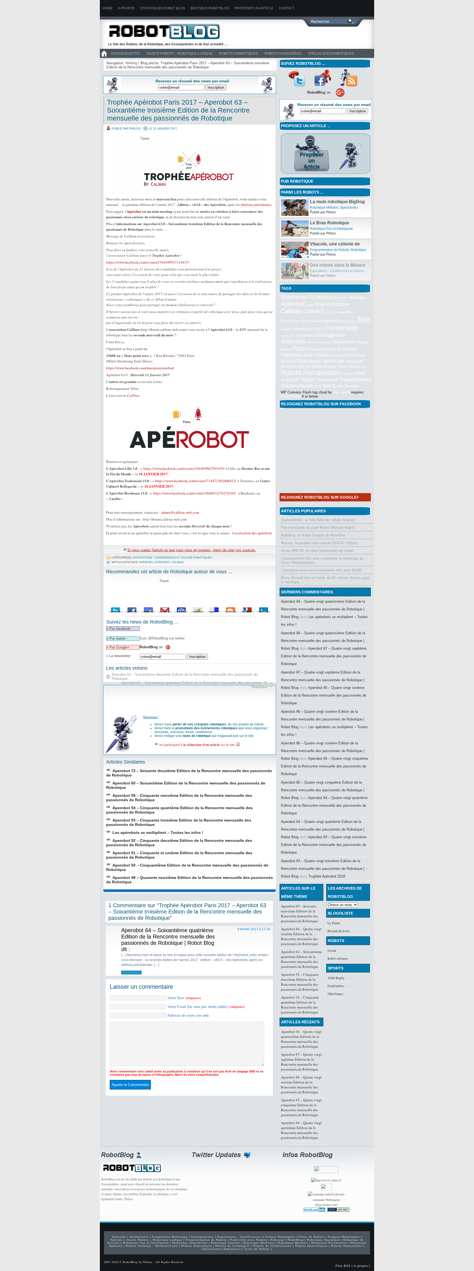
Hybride (116, 1239)
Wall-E (329, 386)
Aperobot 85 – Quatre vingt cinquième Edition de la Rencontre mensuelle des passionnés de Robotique (324, 766)
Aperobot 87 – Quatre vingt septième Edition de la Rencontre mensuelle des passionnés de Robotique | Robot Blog (322, 680)
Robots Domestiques (238, 53)
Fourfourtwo (336, 986)
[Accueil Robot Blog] (104, 57)
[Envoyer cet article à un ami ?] (181, 608)
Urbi (317, 386)
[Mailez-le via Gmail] (165, 608)
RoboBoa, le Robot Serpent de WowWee (313, 535)
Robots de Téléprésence (272, 1245)
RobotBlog (295, 1239)
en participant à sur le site (197, 745)
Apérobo (146, 562)
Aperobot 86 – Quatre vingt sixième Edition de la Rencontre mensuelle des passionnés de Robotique (323, 695)
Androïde (340, 298)
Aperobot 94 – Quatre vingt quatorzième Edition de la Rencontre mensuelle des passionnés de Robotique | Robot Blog (323, 609)
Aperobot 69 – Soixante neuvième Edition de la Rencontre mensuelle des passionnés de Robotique (299, 913)
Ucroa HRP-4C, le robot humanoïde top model (317, 551)
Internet (313, 342)
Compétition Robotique (170, 1236)
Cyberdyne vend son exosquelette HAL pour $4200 (321, 570)
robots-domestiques (317, 366)
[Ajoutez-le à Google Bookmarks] (247, 608)
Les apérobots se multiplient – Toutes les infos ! (157, 832)
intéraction (343, 342)
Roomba (346, 373)
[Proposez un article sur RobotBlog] (325, 174)
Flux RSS (343, 1265)
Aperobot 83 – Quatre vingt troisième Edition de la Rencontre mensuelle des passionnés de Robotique (323, 844)
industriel (288, 336)
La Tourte (334, 923)
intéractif (326, 342)
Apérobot (134, 211)
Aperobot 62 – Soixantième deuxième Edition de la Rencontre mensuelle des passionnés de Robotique (185, 676)
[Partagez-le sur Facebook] (132, 608)
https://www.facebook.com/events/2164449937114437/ (147, 262)
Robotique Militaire (324, 229)
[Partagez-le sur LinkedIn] (263, 608)
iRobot (286, 349)
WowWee (352, 386)
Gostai (332, 950)
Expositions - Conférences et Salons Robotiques (172, 557)
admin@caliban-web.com (180, 512)
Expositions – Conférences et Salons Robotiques (256, 1236)
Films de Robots (293, 207)
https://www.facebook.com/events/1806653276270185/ (194, 493)
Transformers (355, 379)
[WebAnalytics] (326, 1189)
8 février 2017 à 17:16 (254, 929)
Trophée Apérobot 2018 (326, 876)
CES (329, 312)
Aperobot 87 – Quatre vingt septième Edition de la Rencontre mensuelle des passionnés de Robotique (323, 656)
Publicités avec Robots (306, 355)
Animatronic (139, 1236)
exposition (349, 321)
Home (107, 8)
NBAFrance (335, 993)
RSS (348, 77)
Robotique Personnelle (329, 1242)
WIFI (340, 386)
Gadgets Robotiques (296, 329)
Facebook (322, 77)
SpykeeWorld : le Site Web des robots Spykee (318, 520)
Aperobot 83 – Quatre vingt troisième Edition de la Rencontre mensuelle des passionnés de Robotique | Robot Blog (322, 868)
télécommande (297, 386)
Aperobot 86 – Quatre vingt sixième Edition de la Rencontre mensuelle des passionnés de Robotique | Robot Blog (322, 719)
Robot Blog (168, 31)
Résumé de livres (339, 931)
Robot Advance (338, 958)
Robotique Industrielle (190, 1242)
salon (359, 373)
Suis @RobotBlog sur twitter (162, 638)
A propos (126, 8)
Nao (299, 348)
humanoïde (343, 327)
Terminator (327, 379)
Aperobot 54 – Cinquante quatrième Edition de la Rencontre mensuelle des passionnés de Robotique (300, 1005)
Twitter (296, 77)
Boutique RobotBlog (210, 8)
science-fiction (298, 379)
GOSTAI (319, 329)
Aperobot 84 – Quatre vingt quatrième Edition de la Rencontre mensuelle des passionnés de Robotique (324, 805)
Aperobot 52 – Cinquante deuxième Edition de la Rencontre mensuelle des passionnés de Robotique (300, 982)
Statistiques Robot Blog (162, 8)
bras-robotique (332, 304)
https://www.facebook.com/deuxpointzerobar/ (140, 367)
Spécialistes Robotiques (331, 53)
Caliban (133, 395)
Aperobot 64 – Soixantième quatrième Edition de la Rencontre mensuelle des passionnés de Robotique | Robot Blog (168, 936)
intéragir (361, 342)
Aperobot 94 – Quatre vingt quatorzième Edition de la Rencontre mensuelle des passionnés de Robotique (301, 1039)
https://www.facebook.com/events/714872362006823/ (195, 480)
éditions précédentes (256, 204)
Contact (287, 8)
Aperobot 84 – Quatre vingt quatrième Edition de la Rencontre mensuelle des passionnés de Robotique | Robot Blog (322, 829)
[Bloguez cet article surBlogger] (230, 608)
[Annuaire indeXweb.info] (326, 1194)
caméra (314, 311)
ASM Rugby (336, 978)
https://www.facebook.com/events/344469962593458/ (184, 468)
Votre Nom (184, 998)
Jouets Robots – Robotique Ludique (179, 53)
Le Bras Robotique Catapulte (329, 246)
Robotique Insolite (225, 1242)
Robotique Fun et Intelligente (331, 250)
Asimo (310, 304)
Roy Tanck (341, 392)
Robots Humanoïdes (282, 53)
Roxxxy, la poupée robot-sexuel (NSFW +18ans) (319, 543)
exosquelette (327, 320)
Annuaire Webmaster (326, 1199)
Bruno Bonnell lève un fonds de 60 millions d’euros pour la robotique (325, 580)
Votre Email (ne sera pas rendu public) (206, 1007)
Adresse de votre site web (188, 1015)
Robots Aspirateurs (351, 367)
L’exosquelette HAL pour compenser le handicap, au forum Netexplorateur (322, 560)
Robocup (338, 355)
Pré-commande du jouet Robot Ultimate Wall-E (318, 528)
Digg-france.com (326, 1204)
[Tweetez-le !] (115, 608)
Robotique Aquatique (323, 1239)
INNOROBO (305, 336)
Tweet (144, 138)
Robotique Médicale (320, 361)
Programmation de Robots (329, 271)
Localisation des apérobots (252, 532)
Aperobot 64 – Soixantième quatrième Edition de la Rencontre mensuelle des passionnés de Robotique (194, 685)
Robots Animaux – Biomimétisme (152, 1245)
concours (306, 321)
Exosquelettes (125, 53)
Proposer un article (254, 8)
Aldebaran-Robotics (306, 297)
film (364, 319)
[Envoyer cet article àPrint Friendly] (198, 608)
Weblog (131, 63)
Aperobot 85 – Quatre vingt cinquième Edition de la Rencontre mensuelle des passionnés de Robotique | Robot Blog (322, 790)
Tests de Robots (257, 1248)
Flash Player (291, 396)
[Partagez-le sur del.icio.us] (214, 608)
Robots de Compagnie (232, 1245)
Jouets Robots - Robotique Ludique (333, 207)
